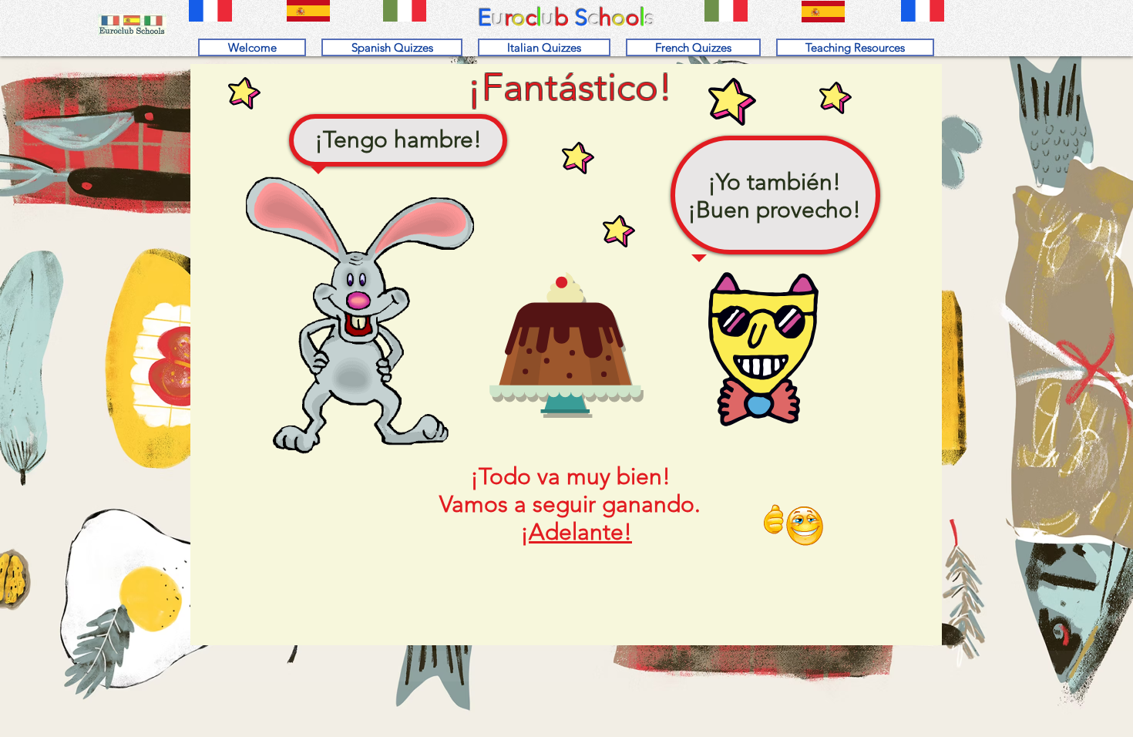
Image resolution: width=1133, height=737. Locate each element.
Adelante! (580, 532)
